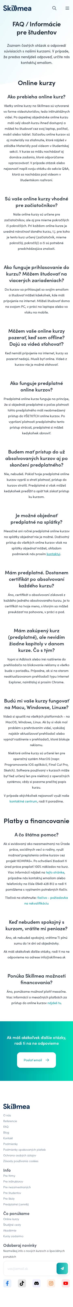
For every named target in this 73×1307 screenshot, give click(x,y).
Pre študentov (12, 1193)
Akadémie (9, 1230)
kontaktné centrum (23, 801)
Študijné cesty (12, 1225)
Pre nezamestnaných (17, 1187)
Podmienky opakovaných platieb (24, 1149)
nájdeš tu (54, 1003)
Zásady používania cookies (20, 1161)
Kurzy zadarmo (13, 1236)
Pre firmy (9, 1176)
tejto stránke (55, 872)
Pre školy (9, 1198)
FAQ (6, 1127)
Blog (6, 1132)
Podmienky (10, 1144)
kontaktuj (53, 554)
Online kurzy (11, 1219)
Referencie (10, 1121)
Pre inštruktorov (13, 1181)
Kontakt (8, 1138)
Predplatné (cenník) (16, 1204)
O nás (7, 1115)
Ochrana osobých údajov (19, 1155)
